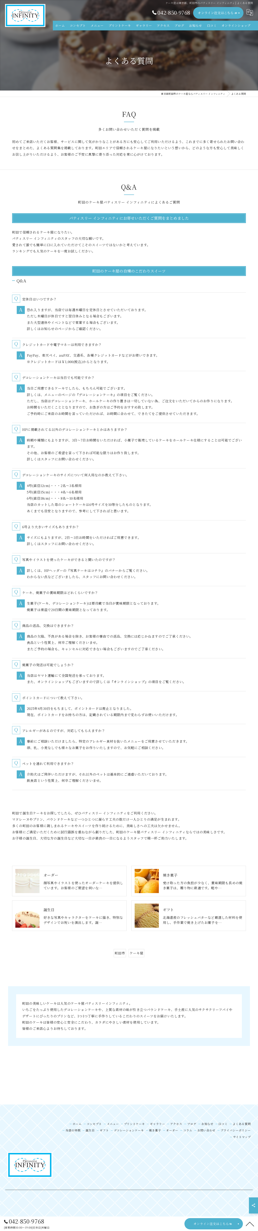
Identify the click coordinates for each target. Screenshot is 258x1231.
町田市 (120, 953)
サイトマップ (242, 1137)
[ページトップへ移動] (250, 1224)
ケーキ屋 (137, 953)
